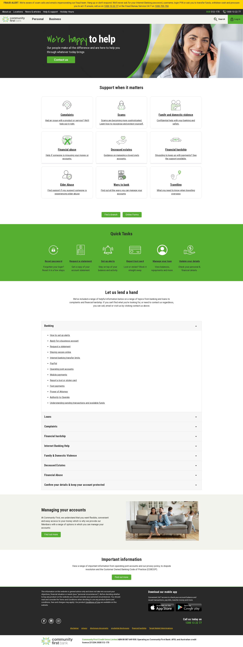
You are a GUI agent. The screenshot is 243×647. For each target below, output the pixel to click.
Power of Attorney (59, 391)
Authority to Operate (60, 397)
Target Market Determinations (161, 628)
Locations (18, 11)
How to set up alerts (60, 335)
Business (55, 19)
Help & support (50, 11)
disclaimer (74, 628)
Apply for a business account (64, 341)
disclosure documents (99, 628)
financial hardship (139, 628)
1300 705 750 (162, 6)
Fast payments (57, 386)
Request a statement (60, 346)
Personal (38, 19)
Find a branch (110, 214)
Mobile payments (58, 374)
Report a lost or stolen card (63, 380)
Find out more (51, 534)
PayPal (53, 363)
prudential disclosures (120, 628)
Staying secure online (60, 352)
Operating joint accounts (62, 369)
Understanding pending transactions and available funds (77, 403)
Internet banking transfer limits (65, 357)
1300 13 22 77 (111, 6)
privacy (84, 628)
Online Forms (132, 214)
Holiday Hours (67, 11)
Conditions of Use (93, 602)
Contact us (61, 59)
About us (6, 11)
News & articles (33, 11)
